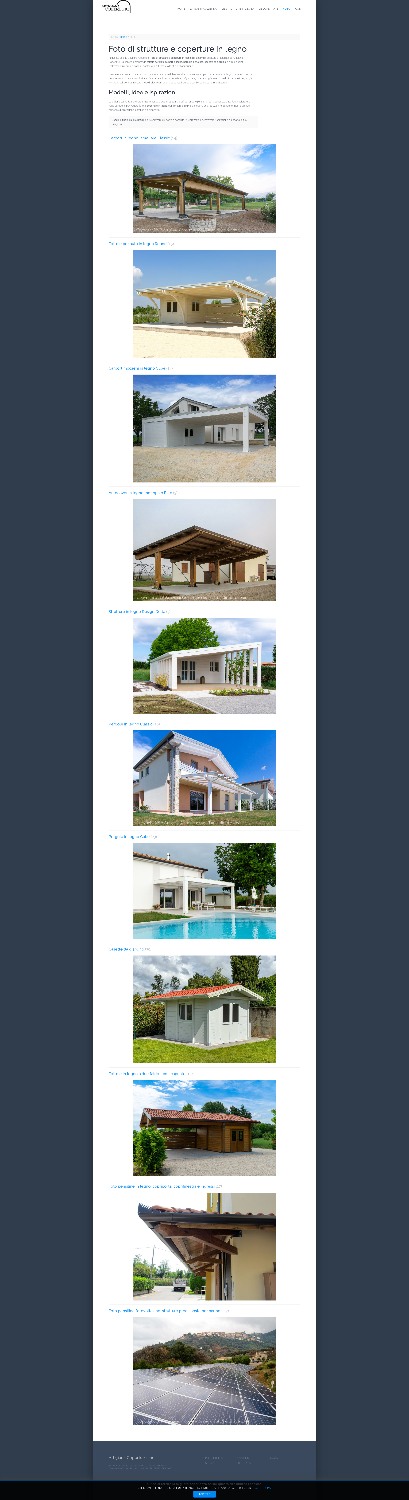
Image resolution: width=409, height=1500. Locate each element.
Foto (286, 8)
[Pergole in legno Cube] (204, 891)
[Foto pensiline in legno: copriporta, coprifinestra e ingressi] (204, 1246)
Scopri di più (263, 1488)
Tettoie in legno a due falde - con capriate (147, 1073)
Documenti (244, 1458)
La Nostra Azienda (203, 8)
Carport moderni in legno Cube (137, 368)
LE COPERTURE (268, 8)
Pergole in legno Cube (129, 836)
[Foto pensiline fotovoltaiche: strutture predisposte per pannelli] (204, 1371)
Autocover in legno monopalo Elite (140, 492)
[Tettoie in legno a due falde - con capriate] (204, 1128)
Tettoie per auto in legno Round (138, 243)
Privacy (273, 1458)
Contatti (301, 8)
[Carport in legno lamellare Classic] (204, 188)
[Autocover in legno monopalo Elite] (204, 550)
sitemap (210, 1463)
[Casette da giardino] (204, 1009)
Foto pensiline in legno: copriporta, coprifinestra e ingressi (162, 1186)
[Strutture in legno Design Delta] (204, 666)
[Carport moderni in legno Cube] (204, 428)
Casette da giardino (127, 949)
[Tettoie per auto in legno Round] (204, 304)
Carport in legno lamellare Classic (139, 138)
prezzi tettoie (215, 1458)
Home (181, 8)
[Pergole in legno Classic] (204, 778)
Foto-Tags (244, 1463)
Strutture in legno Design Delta (137, 611)
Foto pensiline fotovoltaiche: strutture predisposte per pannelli (166, 1310)
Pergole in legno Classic (130, 724)
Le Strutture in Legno (238, 8)
